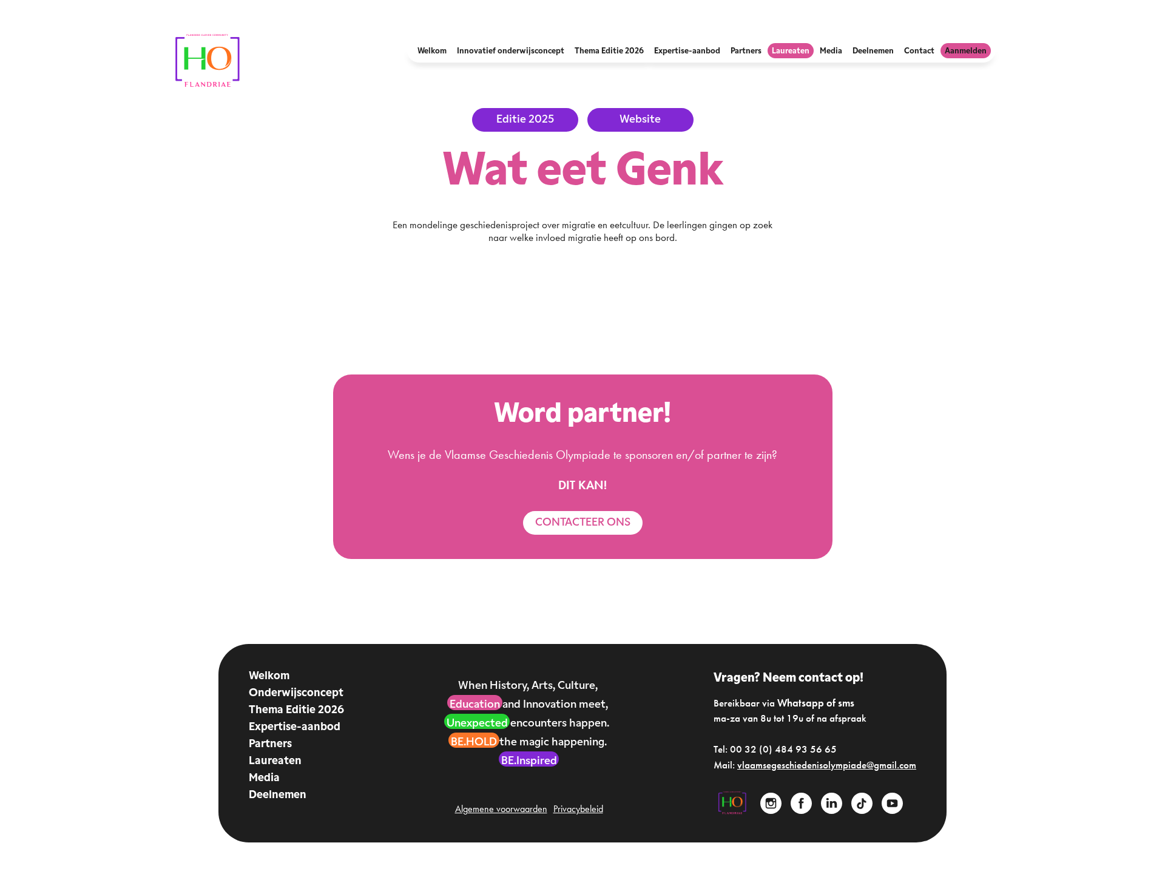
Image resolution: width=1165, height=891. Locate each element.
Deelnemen (277, 795)
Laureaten (275, 761)
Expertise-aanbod (294, 727)
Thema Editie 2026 (296, 710)
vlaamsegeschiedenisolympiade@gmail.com (826, 764)
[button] (432, 50)
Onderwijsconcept (296, 693)
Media (264, 778)
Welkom (269, 676)
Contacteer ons (582, 523)
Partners (270, 744)
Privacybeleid (578, 809)
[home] (208, 61)
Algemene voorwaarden (501, 809)
